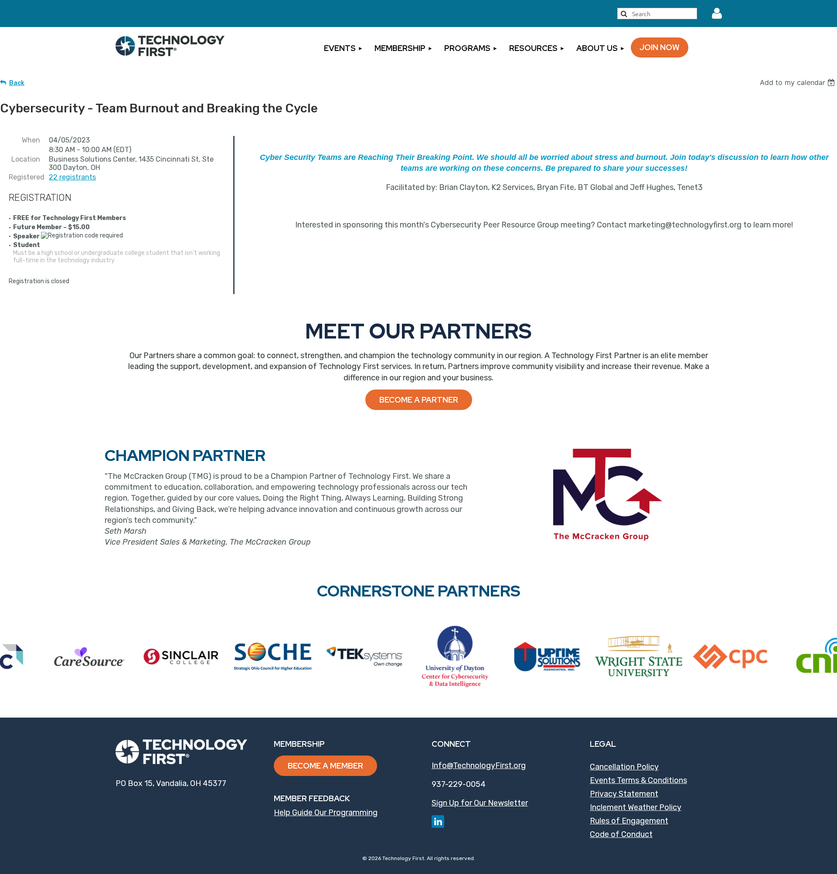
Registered (24, 177)
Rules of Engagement (629, 821)
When (31, 140)
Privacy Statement (624, 794)
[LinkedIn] (438, 821)
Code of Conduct (621, 834)
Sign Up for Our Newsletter (480, 803)
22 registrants (72, 177)
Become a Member (325, 766)
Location (25, 159)
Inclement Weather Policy (635, 807)
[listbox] (798, 82)
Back (16, 83)
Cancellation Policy (624, 767)
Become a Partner (418, 400)
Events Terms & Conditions (638, 780)
